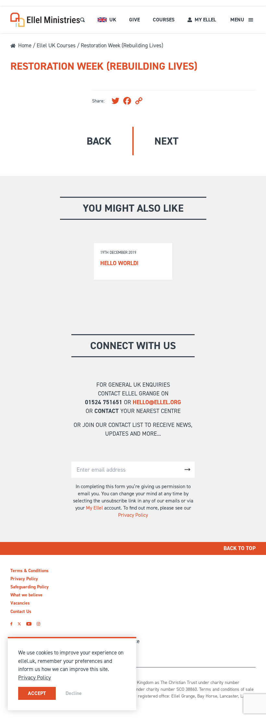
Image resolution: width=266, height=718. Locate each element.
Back (99, 141)
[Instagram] (38, 624)
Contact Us (20, 611)
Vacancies (20, 603)
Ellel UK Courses (56, 45)
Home (24, 45)
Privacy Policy (133, 515)
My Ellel (94, 507)
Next (166, 141)
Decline (74, 693)
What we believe (26, 595)
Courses (164, 19)
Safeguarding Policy (29, 587)
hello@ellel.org (157, 402)
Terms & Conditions (29, 571)
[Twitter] (19, 624)
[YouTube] (28, 624)
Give (134, 19)
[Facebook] (11, 624)
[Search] (82, 20)
